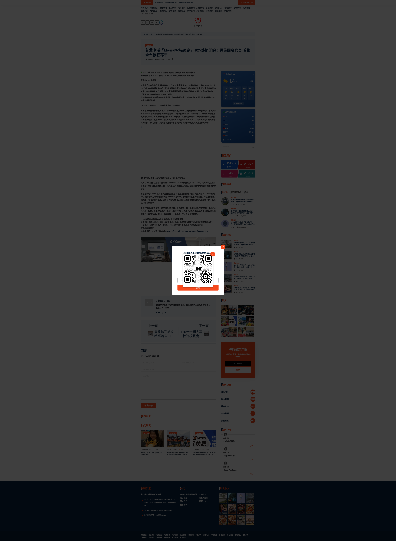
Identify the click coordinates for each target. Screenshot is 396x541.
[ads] (198, 269)
